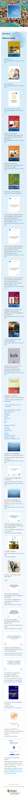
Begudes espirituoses (9, 425)
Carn (5, 432)
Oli (5, 420)
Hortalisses (7, 415)
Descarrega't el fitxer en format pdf (13, 533)
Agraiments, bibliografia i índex (12, 438)
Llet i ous (6, 427)
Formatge (6, 428)
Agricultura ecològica (9, 437)
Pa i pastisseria (8, 430)
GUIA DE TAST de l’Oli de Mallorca (13, 193)
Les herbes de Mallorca (10, 556)
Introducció (7, 413)
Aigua (5, 421)
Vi (4, 423)
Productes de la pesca (10, 435)
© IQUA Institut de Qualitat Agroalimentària (14, 786)
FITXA (6, 580)
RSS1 (17, 784)
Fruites (6, 416)
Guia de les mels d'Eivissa (11, 736)
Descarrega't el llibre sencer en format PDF (14, 61)
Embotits (6, 433)
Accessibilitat (11, 784)
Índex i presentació (9, 411)
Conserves (7, 418)
